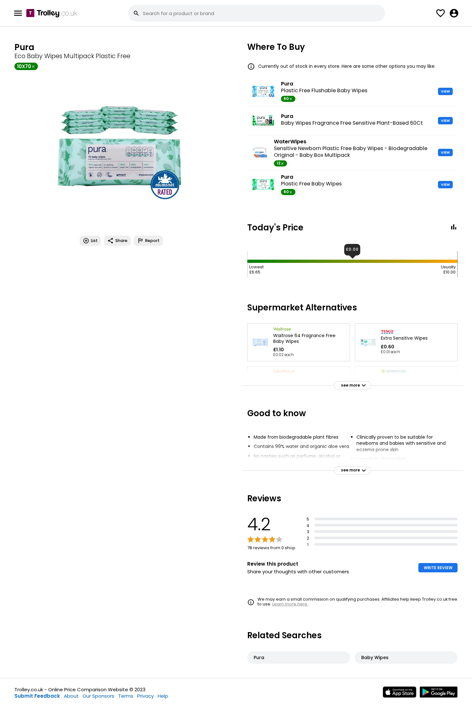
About (71, 696)
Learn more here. (290, 604)
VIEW (445, 91)
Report (152, 240)
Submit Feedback (37, 696)
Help (163, 696)
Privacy (145, 696)
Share (121, 240)
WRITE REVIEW (438, 567)
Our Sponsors (98, 696)
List (94, 240)
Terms (125, 696)
